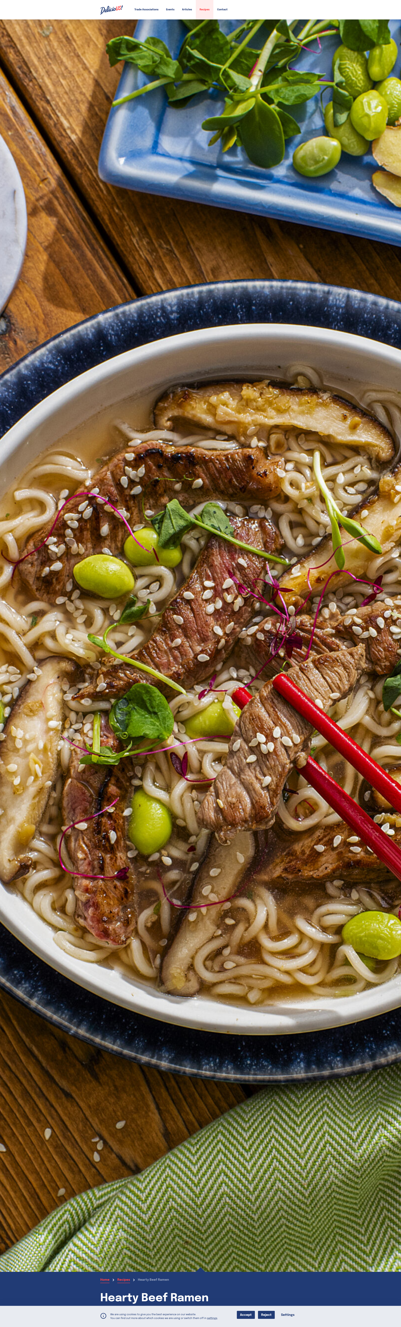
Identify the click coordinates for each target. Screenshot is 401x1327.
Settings (287, 1315)
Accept (246, 1315)
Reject (266, 1315)
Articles (187, 9)
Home (104, 1280)
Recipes (205, 9)
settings (212, 1318)
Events (170, 9)
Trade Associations (146, 9)
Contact (222, 9)
